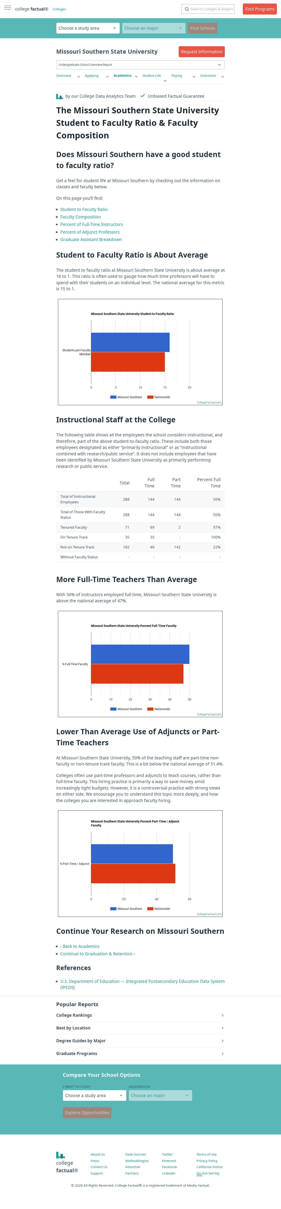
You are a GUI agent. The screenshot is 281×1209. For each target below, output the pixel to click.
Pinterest (169, 1160)
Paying (176, 75)
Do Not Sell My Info (208, 1174)
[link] (68, 75)
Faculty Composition (80, 217)
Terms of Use (206, 1154)
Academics (123, 75)
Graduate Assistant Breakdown (91, 239)
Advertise (132, 1167)
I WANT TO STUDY (77, 1086)
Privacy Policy (207, 1160)
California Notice (209, 1167)
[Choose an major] (154, 28)
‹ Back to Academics (79, 946)
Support (97, 1173)
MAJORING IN (139, 1086)
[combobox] (207, 9)
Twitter (167, 1154)
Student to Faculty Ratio (84, 209)
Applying (92, 75)
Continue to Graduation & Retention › (97, 954)
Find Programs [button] (260, 9)
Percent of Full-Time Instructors (91, 224)
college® (67, 1167)
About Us (98, 1154)
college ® (31, 9)
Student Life (151, 75)
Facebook (169, 1167)
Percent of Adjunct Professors (90, 232)
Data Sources (135, 1154)
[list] (68, 75)
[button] (202, 51)
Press (95, 1160)
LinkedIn (168, 1173)
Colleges (59, 9)
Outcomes (208, 75)
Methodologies (137, 1160)
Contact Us (99, 1167)
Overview (63, 75)
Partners (132, 1173)
